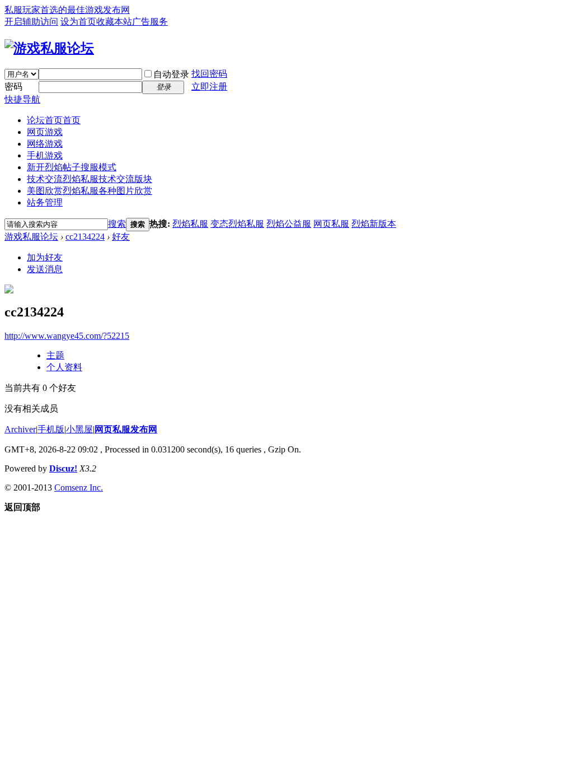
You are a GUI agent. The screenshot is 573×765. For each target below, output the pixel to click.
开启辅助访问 (31, 21)
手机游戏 (45, 155)
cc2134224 (85, 236)
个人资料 (64, 367)
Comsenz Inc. (78, 487)
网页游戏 (45, 132)
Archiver (20, 429)
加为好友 (45, 257)
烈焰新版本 (373, 223)
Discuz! (63, 468)
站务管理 (45, 202)
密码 (13, 86)
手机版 (50, 429)
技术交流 (89, 179)
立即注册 (209, 86)
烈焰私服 (190, 223)
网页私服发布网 (126, 429)
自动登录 (171, 74)
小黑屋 (79, 429)
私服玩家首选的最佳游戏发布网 (67, 10)
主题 (55, 355)
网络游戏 (45, 143)
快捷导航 (22, 99)
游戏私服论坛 (31, 236)
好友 (121, 236)
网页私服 (331, 223)
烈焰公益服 (288, 223)
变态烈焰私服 (237, 223)
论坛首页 (54, 120)
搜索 (117, 223)
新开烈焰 (71, 167)
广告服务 (150, 21)
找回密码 (209, 73)
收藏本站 (114, 21)
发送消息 (45, 269)
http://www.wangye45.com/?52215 (66, 335)
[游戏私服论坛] (49, 48)
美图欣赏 (89, 190)
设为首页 (78, 21)
